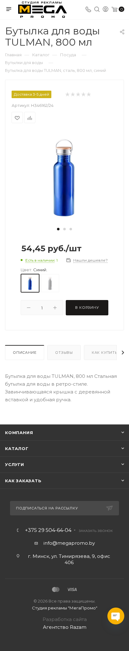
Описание (24, 352)
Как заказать (23, 480)
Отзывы (64, 352)
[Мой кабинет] (105, 10)
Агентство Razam (64, 627)
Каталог (16, 448)
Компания (19, 432)
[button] (58, 229)
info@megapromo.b (68, 543)
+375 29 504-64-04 (48, 530)
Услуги (14, 464)
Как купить (104, 352)
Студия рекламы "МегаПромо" (64, 607)
